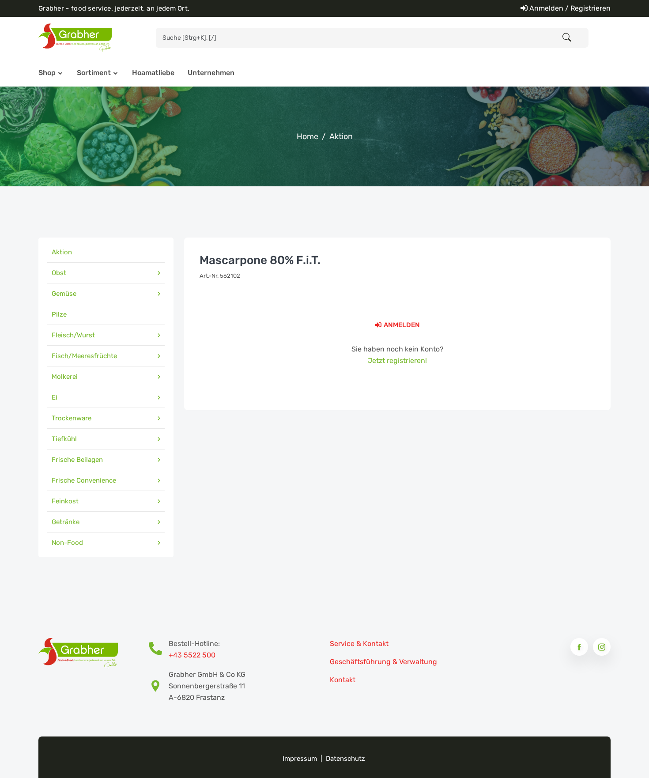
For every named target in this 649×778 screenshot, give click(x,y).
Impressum (300, 759)
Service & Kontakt (359, 643)
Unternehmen (211, 72)
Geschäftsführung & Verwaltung (383, 661)
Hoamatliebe (153, 72)
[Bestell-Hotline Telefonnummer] (159, 649)
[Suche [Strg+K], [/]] (567, 38)
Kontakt (342, 680)
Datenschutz (345, 759)
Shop (47, 72)
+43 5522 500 (192, 655)
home (307, 136)
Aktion (341, 136)
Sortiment (94, 72)
